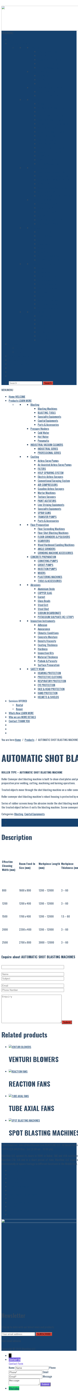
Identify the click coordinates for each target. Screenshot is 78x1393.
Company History (17, 1178)
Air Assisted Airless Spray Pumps (54, 108)
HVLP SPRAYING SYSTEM (50, 116)
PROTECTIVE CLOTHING (50, 320)
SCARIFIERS (44, 184)
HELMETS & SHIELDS (48, 340)
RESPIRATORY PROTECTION (52, 324)
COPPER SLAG (45, 236)
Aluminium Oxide (46, 232)
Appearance (44, 272)
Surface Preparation (48, 308)
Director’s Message (19, 1186)
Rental (19, 348)
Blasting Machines (47, 52)
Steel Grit (43, 248)
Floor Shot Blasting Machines (53, 176)
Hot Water (43, 80)
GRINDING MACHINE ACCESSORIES (55, 196)
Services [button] (18, 344)
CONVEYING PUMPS (48, 204)
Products (20, 44)
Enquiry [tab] (12, 825)
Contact (19, 364)
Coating (34, 100)
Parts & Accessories (48, 68)
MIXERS (42, 216)
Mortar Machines (47, 136)
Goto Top (6, 1345)
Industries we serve (19, 1210)
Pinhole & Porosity (47, 304)
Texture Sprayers (47, 140)
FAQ (10, 1214)
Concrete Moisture (48, 280)
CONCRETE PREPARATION (43, 200)
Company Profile (17, 1170)
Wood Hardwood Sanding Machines (56, 188)
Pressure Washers (39, 72)
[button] (7, 33)
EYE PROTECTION (46, 328)
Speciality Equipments (49, 60)
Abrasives (35, 228)
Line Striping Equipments (51, 148)
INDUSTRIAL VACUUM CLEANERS (46, 88)
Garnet (41, 240)
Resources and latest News (23, 1194)
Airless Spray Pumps (48, 104)
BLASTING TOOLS (47, 56)
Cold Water (43, 76)
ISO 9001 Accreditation (21, 1202)
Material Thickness (48, 300)
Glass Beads (44, 244)
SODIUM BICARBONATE (49, 256)
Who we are (22, 360)
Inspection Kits (46, 296)
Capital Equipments (48, 64)
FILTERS (42, 112)
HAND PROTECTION (48, 336)
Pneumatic (43, 84)
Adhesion (42, 268)
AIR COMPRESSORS (48, 128)
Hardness (43, 292)
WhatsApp (14, 1388)
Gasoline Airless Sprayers (51, 132)
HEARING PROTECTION (49, 316)
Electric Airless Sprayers (50, 120)
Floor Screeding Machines (51, 172)
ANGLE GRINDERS (47, 192)
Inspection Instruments (42, 264)
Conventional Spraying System (54, 124)
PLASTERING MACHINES (50, 220)
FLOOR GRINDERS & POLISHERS (54, 180)
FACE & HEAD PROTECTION (51, 332)
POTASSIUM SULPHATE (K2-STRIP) (56, 260)
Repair (19, 352)
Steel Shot (43, 252)
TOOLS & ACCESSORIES (50, 224)
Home (17, 40)
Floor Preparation (39, 168)
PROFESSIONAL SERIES (49, 96)
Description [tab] (15, 821)
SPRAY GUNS (44, 156)
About (12, 1174)
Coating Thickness (48, 288)
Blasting (34, 48)
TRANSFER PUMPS (47, 160)
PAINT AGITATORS (47, 144)
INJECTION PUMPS (47, 212)
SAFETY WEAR (37, 312)
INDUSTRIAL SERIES (48, 92)
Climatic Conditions (48, 276)
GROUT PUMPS (45, 208)
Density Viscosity (47, 284)
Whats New (21, 356)
